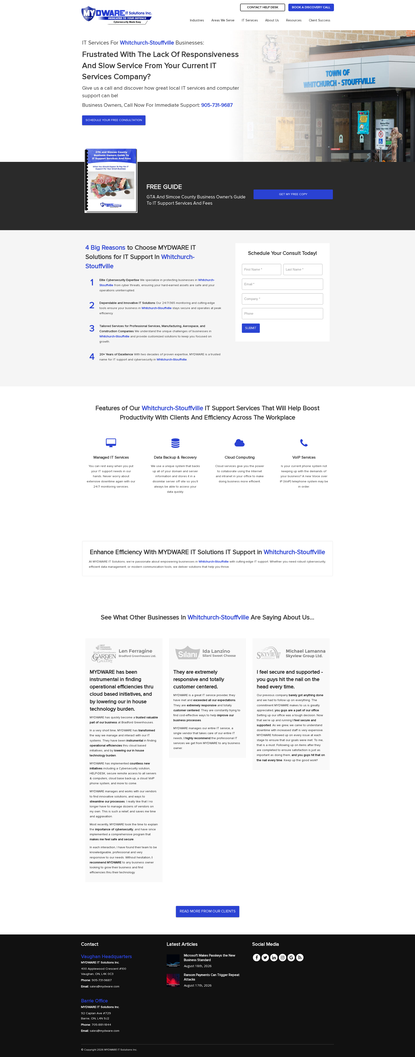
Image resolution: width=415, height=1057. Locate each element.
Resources (294, 20)
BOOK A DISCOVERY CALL (311, 7)
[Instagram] (282, 957)
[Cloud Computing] (240, 469)
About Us (272, 20)
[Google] (291, 957)
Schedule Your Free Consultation (114, 120)
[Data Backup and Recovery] (175, 469)
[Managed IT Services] (111, 469)
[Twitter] (265, 957)
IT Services (250, 20)
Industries (197, 20)
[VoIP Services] (304, 469)
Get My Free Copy (293, 194)
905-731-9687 (217, 105)
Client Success (319, 20)
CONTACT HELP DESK (262, 7)
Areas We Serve (223, 20)
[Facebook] (256, 957)
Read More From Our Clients (208, 911)
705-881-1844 (101, 1025)
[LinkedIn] (274, 957)
